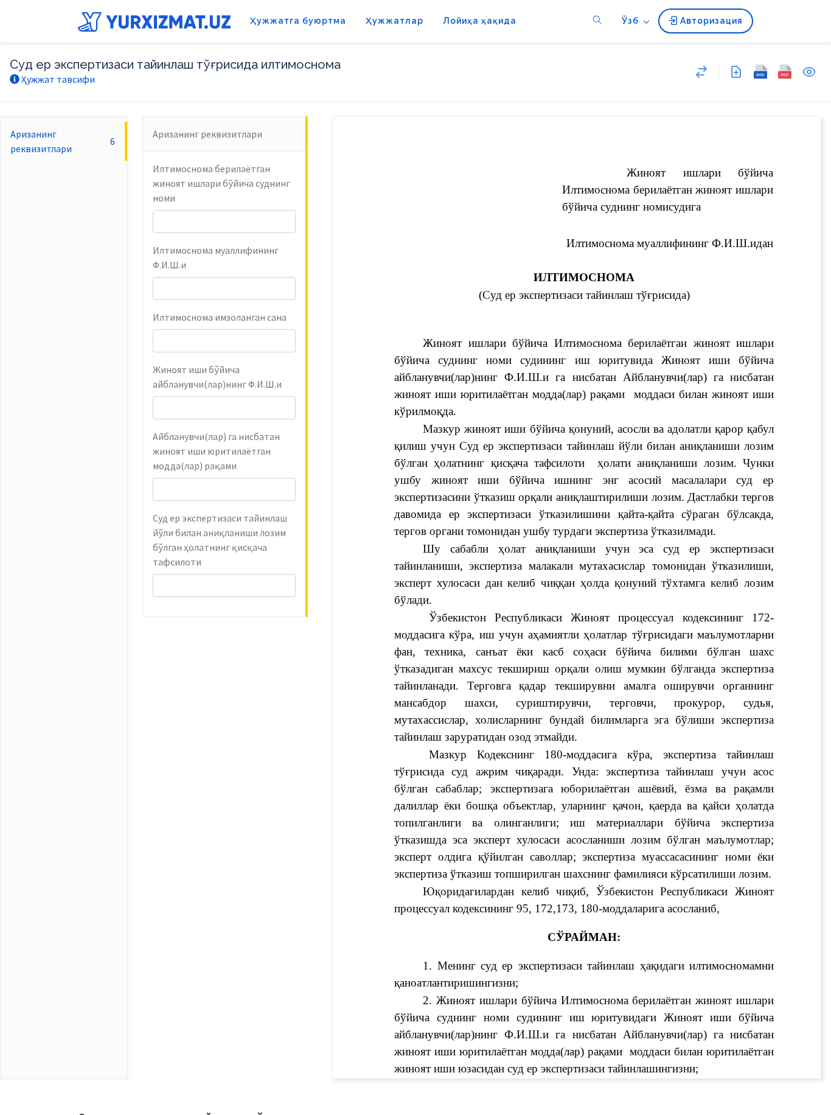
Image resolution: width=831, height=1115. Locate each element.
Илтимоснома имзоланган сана (220, 317)
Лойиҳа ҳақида (479, 21)
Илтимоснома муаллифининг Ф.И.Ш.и (216, 257)
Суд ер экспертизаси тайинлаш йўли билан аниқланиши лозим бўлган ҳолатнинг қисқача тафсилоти (220, 540)
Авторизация (710, 21)
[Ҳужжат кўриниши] (809, 72)
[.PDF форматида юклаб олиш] (784, 72)
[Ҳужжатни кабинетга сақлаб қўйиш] (736, 72)
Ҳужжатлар (394, 21)
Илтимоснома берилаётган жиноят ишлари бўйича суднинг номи (221, 183)
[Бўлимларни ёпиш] (701, 72)
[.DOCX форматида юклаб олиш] (760, 72)
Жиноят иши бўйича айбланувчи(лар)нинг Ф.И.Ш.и (217, 376)
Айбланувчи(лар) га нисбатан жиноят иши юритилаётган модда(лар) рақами (216, 451)
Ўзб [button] (630, 21)
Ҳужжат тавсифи (57, 79)
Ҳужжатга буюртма (298, 21)
